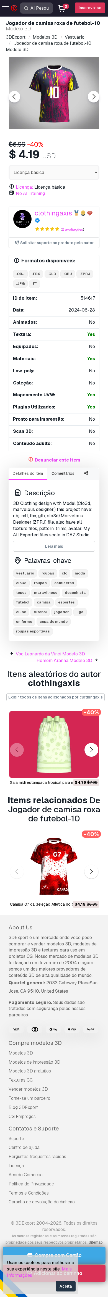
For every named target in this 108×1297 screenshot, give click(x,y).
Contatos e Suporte (34, 1128)
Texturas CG (21, 1080)
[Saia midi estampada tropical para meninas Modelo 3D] (54, 744)
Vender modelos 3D (28, 1089)
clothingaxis (53, 213)
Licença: (24, 187)
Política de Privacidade (31, 1184)
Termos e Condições (29, 1193)
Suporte (16, 1139)
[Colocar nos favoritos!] (91, 770)
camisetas (64, 583)
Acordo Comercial (26, 1175)
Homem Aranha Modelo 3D (64, 660)
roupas (48, 573)
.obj (20, 273)
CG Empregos (22, 1116)
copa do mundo (54, 621)
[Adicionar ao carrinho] (79, 770)
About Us (20, 927)
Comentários (63, 473)
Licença (16, 1166)
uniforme (24, 621)
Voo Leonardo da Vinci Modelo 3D (50, 654)
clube (21, 612)
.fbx (36, 273)
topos (21, 592)
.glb (52, 273)
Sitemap (96, 1242)
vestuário (25, 573)
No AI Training (30, 193)
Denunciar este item (57, 460)
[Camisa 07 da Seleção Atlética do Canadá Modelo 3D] (54, 866)
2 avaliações (72, 229)
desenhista (75, 592)
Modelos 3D (21, 1053)
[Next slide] (93, 96)
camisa (44, 602)
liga (80, 612)
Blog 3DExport (23, 1107)
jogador (61, 612)
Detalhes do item (28, 473)
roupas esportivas (33, 631)
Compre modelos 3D (35, 1042)
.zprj (84, 273)
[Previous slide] (14, 96)
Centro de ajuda (24, 1147)
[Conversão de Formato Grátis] (34, 284)
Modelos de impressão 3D (34, 1062)
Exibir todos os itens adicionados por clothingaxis (55, 697)
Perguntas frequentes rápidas (37, 1156)
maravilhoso (45, 592)
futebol (22, 602)
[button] (91, 750)
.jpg (20, 283)
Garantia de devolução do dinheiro (42, 1202)
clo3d (21, 583)
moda (80, 573)
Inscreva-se (90, 7)
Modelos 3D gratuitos (30, 1071)
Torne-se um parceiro (29, 1098)
